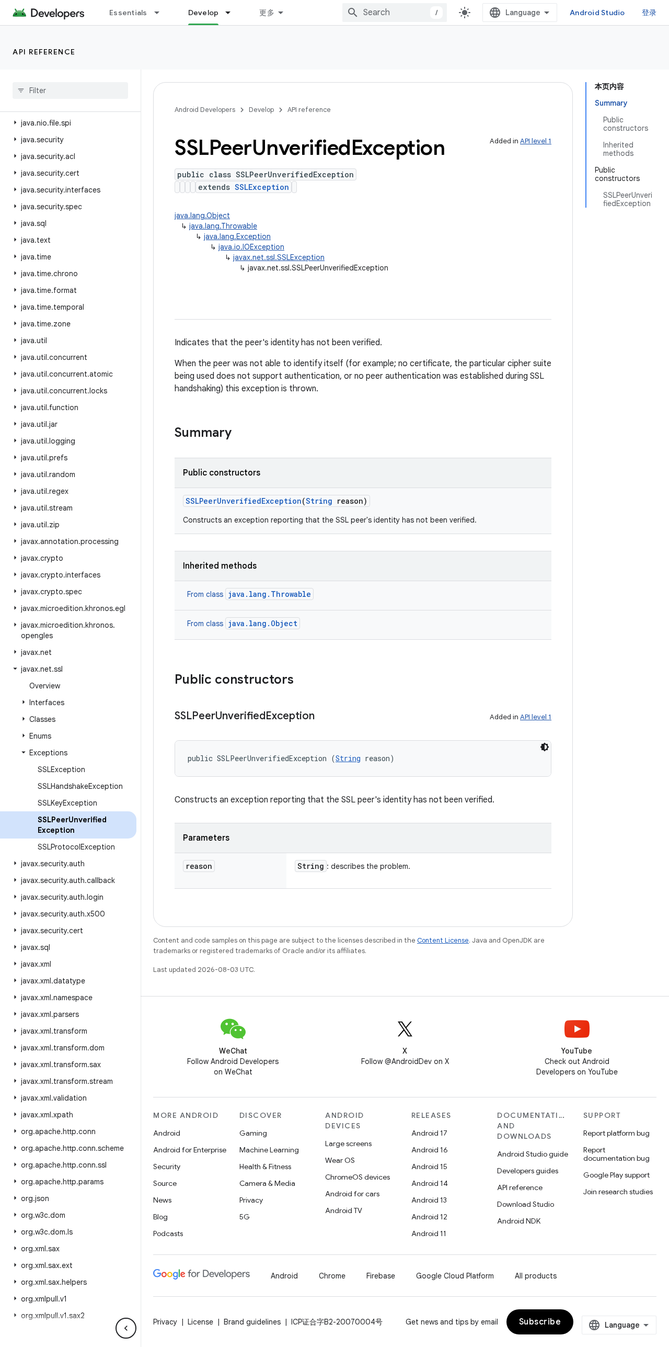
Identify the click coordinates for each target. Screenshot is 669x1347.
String (319, 501)
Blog (160, 1216)
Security (166, 1166)
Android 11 (428, 1233)
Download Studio (525, 1204)
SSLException (262, 187)
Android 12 (429, 1216)
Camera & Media (267, 1183)
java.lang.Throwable (223, 226)
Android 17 (429, 1133)
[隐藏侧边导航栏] (126, 1328)
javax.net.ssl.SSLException (279, 257)
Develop (203, 12)
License (200, 1322)
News (162, 1200)
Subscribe (540, 1322)
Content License (443, 940)
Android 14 (429, 1183)
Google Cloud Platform (455, 1276)
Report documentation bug (616, 1154)
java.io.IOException (251, 247)
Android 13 (429, 1200)
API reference (44, 51)
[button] (68, 123)
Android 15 (429, 1166)
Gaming (253, 1133)
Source (165, 1183)
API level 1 (535, 141)
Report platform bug (616, 1133)
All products (536, 1276)
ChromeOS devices (357, 1177)
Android (166, 1133)
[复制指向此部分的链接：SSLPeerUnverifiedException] (325, 716)
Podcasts (168, 1233)
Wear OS (340, 1160)
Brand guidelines (252, 1322)
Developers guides (527, 1170)
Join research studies (618, 1191)
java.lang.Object (202, 215)
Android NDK (518, 1221)
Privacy (251, 1200)
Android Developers (205, 109)
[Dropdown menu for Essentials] (161, 12)
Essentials (128, 12)
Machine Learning (269, 1149)
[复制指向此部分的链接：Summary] (242, 433)
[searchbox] (70, 90)
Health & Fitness (265, 1166)
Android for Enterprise (189, 1149)
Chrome (332, 1276)
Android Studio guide (532, 1154)
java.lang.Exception (237, 236)
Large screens (348, 1143)
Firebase (380, 1276)
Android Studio (597, 12)
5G (244, 1216)
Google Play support (616, 1175)
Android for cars (352, 1193)
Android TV (343, 1210)
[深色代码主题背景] (544, 747)
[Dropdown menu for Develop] (232, 12)
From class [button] (249, 594)
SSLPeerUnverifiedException (244, 501)
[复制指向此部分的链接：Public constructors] (304, 680)
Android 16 (429, 1149)
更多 (266, 12)
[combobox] (394, 12)
